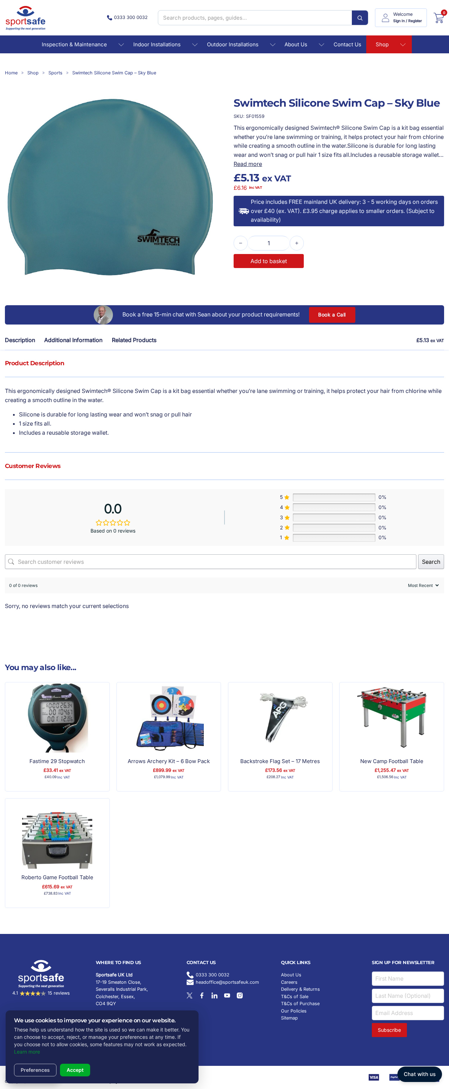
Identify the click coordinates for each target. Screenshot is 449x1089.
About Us (295, 44)
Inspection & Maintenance (74, 44)
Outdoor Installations (233, 44)
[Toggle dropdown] (121, 44)
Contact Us (347, 44)
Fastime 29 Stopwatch (57, 761)
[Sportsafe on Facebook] (202, 995)
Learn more (27, 1052)
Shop (382, 44)
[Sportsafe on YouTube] (227, 995)
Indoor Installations (157, 44)
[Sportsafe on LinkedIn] (214, 995)
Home (11, 72)
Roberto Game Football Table (57, 877)
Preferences (35, 1070)
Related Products (134, 339)
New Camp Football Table (391, 761)
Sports (55, 72)
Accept (75, 1070)
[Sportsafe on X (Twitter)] (190, 995)
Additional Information (73, 339)
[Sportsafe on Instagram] (240, 995)
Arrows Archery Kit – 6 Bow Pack (169, 761)
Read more (248, 163)
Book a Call (332, 315)
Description (20, 339)
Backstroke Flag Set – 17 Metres (280, 761)
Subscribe (389, 1030)
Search (431, 561)
